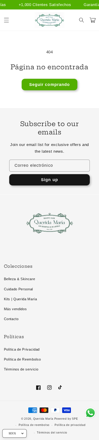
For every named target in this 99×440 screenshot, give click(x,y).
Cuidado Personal (18, 289)
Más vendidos (15, 309)
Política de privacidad (70, 425)
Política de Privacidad (22, 349)
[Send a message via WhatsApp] (90, 413)
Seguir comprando (49, 84)
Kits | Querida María (20, 299)
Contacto (11, 319)
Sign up (49, 179)
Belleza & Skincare (19, 279)
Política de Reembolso (22, 359)
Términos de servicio (21, 369)
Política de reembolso (34, 425)
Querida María (43, 418)
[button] (6, 20)
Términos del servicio (52, 432)
